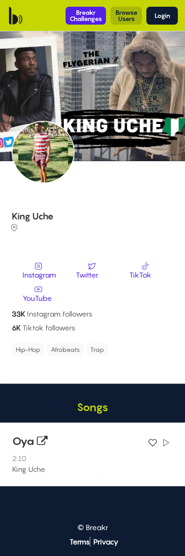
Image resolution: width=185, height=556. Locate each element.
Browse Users (126, 15)
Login (162, 15)
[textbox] (54, 362)
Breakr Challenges (86, 15)
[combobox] (91, 354)
